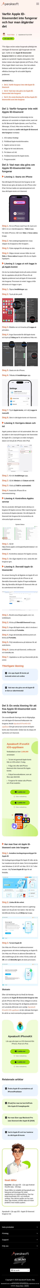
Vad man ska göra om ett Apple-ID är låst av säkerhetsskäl (19, 689)
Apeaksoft (5, 1211)
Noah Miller (11, 34)
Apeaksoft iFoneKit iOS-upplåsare (18, 746)
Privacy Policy (19, 1286)
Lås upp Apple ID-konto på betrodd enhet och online (17, 674)
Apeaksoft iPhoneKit (20, 1036)
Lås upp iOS (8, 38)
